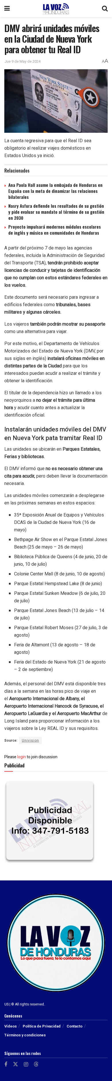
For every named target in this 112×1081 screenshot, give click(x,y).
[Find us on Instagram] (26, 1064)
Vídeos (10, 1026)
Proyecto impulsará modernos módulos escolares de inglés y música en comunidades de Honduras (54, 229)
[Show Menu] (7, 8)
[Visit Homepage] (56, 8)
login (21, 757)
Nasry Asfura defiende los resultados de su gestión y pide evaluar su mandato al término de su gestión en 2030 (56, 212)
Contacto (74, 1026)
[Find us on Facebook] (5, 1064)
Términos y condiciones (25, 1035)
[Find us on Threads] (36, 1064)
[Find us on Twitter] (15, 1064)
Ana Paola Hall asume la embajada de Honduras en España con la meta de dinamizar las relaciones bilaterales (55, 191)
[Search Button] (105, 8)
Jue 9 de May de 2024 (22, 61)
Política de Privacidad (42, 1026)
